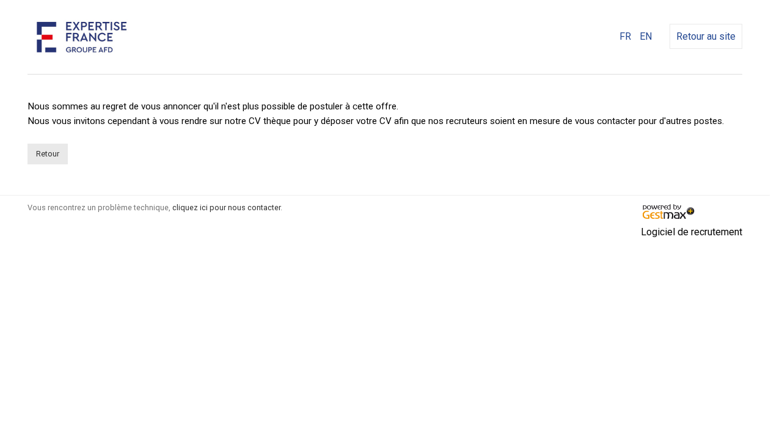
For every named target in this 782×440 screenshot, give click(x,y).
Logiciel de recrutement (691, 232)
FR (625, 36)
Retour (47, 153)
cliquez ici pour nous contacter (226, 207)
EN (646, 36)
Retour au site (706, 36)
